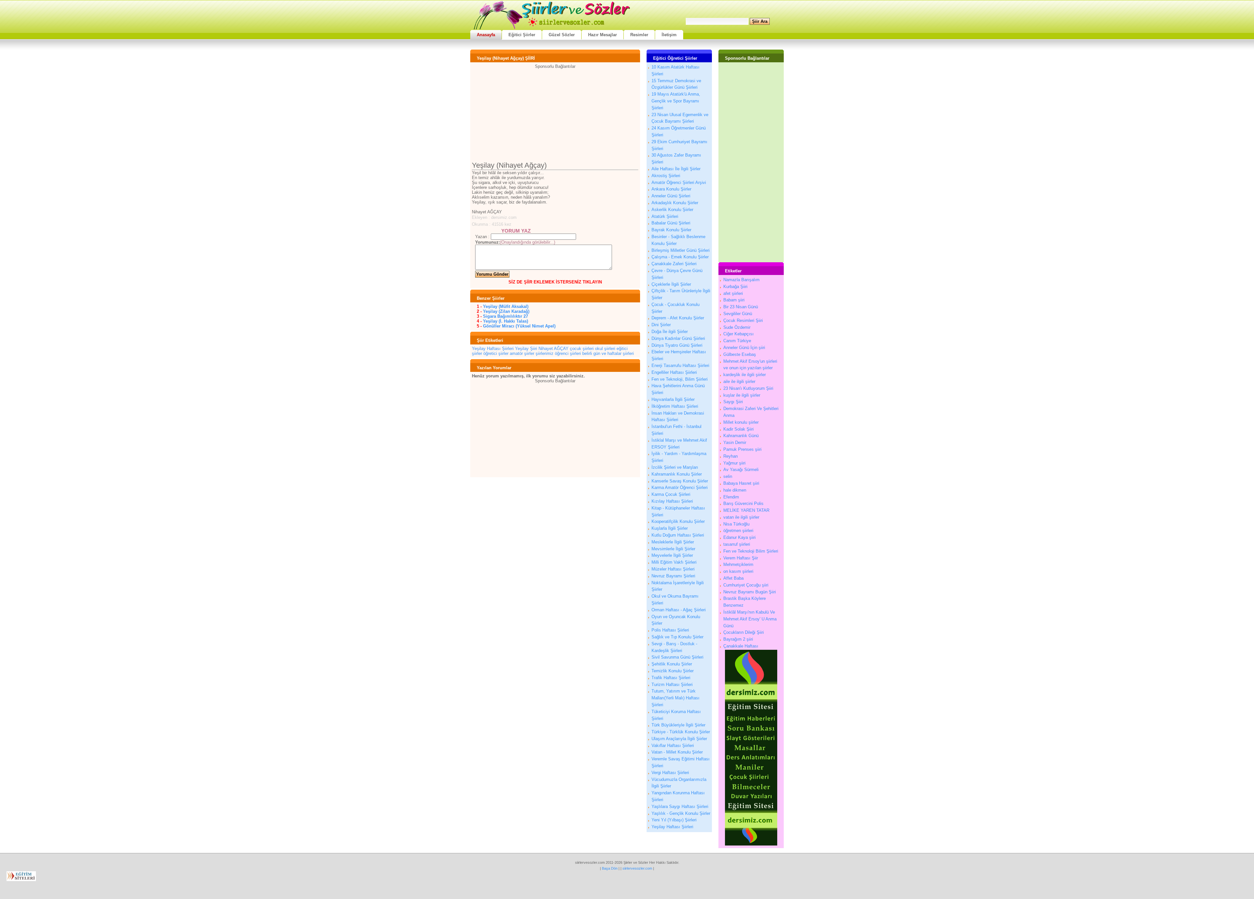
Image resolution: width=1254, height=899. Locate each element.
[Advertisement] (555, 114)
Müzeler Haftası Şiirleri (673, 569)
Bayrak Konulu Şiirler (671, 229)
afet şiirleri (733, 293)
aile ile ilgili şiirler (739, 381)
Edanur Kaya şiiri (739, 537)
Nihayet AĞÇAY (554, 348)
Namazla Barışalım (741, 279)
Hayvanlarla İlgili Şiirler (673, 399)
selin (727, 476)
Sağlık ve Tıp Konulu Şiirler (677, 636)
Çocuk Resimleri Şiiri (743, 320)
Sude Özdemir (736, 327)
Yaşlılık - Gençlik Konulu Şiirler (680, 813)
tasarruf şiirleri (736, 544)
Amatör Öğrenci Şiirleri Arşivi (678, 182)
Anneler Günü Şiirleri (670, 195)
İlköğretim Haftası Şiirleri (674, 406)
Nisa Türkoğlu (736, 524)
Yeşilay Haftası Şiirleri (493, 348)
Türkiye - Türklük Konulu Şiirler (680, 731)
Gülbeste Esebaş (739, 354)
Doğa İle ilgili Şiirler (669, 331)
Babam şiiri (734, 299)
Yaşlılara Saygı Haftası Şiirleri (679, 806)
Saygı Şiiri (733, 401)
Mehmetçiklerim (738, 564)
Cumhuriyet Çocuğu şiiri (745, 585)
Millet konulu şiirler (741, 422)
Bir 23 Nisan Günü (740, 306)
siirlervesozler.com (637, 868)
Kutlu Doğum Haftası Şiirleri (677, 535)
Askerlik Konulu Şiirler (672, 209)
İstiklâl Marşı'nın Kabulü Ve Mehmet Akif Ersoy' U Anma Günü (750, 619)
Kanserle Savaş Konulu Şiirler (679, 481)
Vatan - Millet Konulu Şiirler (677, 752)
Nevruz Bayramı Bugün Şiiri (749, 591)
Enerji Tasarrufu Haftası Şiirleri (680, 365)
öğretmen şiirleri (738, 530)
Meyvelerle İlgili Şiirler (672, 555)
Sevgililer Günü (737, 313)
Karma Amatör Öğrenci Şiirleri (679, 487)
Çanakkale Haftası (740, 646)
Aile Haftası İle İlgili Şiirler (675, 168)
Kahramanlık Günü (741, 435)
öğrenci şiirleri (568, 353)
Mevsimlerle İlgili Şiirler (673, 548)
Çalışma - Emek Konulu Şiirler (680, 256)
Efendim (731, 497)
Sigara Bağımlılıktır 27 (505, 316)
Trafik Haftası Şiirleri (670, 677)
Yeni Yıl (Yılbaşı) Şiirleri (674, 819)
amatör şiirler (522, 353)
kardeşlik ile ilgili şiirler (744, 374)
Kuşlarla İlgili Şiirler (669, 528)
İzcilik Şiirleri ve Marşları (674, 467)
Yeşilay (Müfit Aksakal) (505, 306)
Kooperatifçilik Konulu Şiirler (678, 521)
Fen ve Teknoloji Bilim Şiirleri (750, 551)
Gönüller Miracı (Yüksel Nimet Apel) (519, 326)
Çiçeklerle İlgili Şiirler (671, 284)
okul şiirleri (605, 348)
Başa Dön (610, 868)
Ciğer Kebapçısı (738, 333)
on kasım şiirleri (738, 571)
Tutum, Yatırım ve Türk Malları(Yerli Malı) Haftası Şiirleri (675, 698)
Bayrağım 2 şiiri (738, 639)
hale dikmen (734, 490)
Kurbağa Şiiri (735, 286)
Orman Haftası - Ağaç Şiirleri (678, 609)
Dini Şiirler (661, 324)
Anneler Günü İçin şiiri (744, 347)
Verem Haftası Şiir (740, 558)
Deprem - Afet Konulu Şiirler (677, 317)
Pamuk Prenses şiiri (742, 449)
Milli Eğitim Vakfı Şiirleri (674, 562)
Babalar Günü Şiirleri (670, 223)
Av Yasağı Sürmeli (741, 469)
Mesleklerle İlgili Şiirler (672, 542)
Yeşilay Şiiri (526, 348)
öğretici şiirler (495, 353)
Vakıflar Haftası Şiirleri (672, 745)
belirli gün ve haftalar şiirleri (608, 353)
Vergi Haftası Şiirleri (670, 772)
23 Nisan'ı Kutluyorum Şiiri (748, 388)
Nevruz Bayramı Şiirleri (673, 575)
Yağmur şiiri (734, 463)
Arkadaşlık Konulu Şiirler (674, 202)
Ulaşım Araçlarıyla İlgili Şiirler (679, 738)
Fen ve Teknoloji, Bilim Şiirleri (679, 379)
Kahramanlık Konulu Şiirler (676, 474)
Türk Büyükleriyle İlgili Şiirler (678, 725)
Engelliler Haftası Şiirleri (674, 372)
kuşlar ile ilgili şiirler (741, 395)
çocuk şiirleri (582, 348)
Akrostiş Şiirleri (665, 175)
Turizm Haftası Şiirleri (672, 684)
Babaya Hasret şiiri (741, 483)
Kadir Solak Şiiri (738, 429)
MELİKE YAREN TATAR (746, 510)
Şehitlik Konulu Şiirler (671, 664)
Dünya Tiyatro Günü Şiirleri (676, 345)
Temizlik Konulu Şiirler (672, 670)
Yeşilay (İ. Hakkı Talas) (505, 321)
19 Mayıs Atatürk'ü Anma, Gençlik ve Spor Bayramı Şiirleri (675, 101)
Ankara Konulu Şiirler (671, 189)
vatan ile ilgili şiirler (741, 517)
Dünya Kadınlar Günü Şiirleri (678, 338)
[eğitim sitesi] (751, 844)
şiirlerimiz (545, 353)
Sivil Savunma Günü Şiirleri (677, 657)
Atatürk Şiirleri (664, 216)
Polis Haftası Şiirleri (670, 630)
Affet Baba (733, 578)
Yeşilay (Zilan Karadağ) (506, 311)
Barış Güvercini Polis (743, 503)
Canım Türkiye (737, 340)
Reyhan (730, 456)
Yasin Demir (734, 442)
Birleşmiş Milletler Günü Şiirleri (680, 250)
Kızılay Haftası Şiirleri (672, 501)
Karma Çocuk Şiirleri (670, 494)
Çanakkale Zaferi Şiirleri (674, 263)
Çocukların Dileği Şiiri (743, 632)
